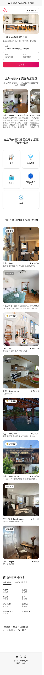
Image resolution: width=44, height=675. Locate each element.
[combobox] (21, 48)
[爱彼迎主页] (5, 10)
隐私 (18, 663)
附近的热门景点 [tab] (21, 582)
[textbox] (12, 57)
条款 (24, 663)
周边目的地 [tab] (7, 582)
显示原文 (31, 3)
